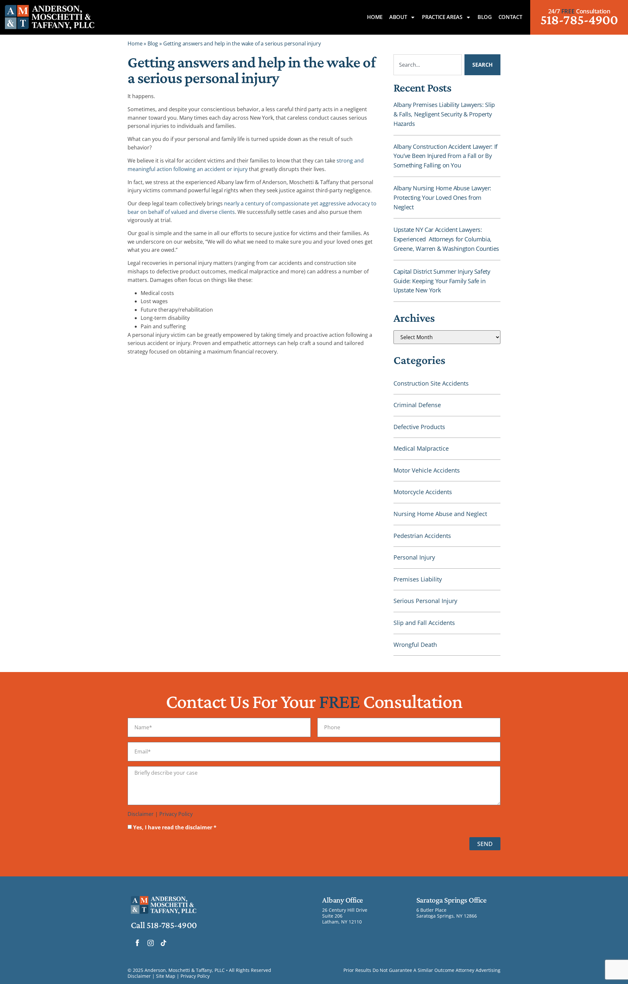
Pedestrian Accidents (422, 536)
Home (375, 17)
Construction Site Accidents (431, 383)
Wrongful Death (415, 644)
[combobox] (427, 64)
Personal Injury (414, 557)
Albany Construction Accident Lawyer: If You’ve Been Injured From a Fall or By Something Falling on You (445, 156)
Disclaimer (141, 814)
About (398, 17)
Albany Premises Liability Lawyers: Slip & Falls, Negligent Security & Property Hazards (444, 114)
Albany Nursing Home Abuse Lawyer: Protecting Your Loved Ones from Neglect (442, 197)
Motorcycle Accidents (422, 492)
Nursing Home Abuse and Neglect (440, 514)
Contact (510, 17)
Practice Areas (442, 17)
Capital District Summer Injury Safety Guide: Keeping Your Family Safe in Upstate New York (441, 281)
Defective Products (419, 427)
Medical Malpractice (421, 448)
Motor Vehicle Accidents (426, 470)
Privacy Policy (176, 814)
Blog (485, 17)
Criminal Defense (417, 405)
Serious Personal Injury (425, 601)
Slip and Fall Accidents (424, 623)
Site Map (165, 976)
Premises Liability (417, 579)
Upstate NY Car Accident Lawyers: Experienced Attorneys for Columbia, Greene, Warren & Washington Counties (446, 239)
